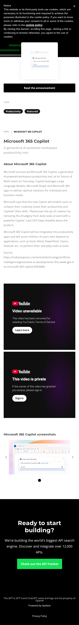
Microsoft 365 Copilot (28, 131)
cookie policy (34, 25)
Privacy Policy (39, 616)
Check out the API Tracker (39, 564)
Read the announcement (39, 88)
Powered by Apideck (39, 605)
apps (6, 131)
